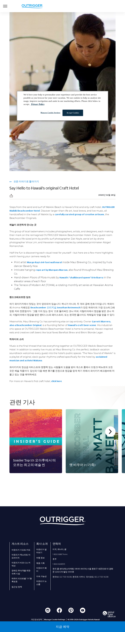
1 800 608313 (59, 564)
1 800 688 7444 (60, 554)
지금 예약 (62, 626)
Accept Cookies (73, 113)
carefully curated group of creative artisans (79, 214)
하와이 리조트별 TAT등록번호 (22, 580)
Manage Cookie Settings (50, 112)
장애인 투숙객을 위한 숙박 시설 (21, 572)
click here (56, 381)
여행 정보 (40, 558)
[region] (62, 106)
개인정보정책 (36, 619)
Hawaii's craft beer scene (82, 325)
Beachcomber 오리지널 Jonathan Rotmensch (55, 307)
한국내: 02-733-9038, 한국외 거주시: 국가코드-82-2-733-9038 (80, 577)
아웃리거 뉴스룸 (41, 582)
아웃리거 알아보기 (41, 551)
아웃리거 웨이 (41, 569)
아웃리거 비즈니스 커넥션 (21, 564)
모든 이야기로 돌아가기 (26, 181)
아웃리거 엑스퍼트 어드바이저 (21, 556)
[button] (11, 196)
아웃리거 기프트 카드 (21, 550)
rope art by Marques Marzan (52, 270)
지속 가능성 (41, 576)
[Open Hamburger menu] (5, 6)
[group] (35, 441)
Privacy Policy (38, 104)
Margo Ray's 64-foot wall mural (44, 262)
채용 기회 (40, 563)
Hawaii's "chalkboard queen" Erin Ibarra (81, 277)
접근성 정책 (17, 587)
